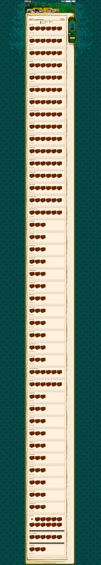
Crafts (63, 10)
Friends (52, 561)
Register (72, 40)
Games (53, 4)
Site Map (49, 561)
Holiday (63, 11)
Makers (39, 4)
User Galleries (47, 8)
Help (46, 561)
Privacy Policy (37, 561)
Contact (63, 561)
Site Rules (43, 561)
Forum (75, 33)
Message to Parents (58, 561)
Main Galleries (37, 8)
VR (60, 4)
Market (67, 4)
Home (32, 4)
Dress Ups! (64, 9)
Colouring (47, 4)
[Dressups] (40, 23)
